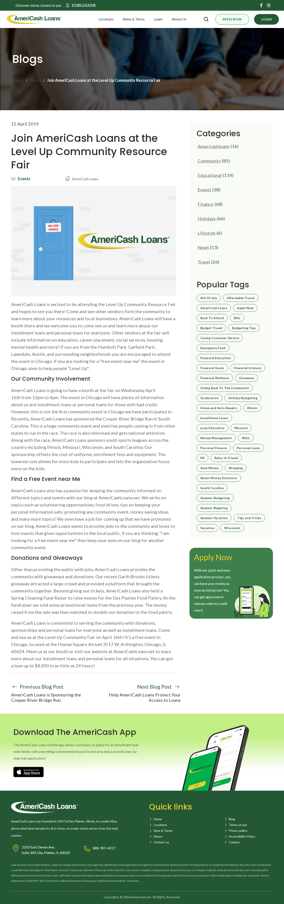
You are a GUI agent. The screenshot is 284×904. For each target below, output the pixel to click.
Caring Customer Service (219, 338)
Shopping (236, 468)
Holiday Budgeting (242, 398)
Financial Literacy (247, 368)
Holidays (207, 218)
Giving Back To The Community (224, 388)
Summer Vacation (214, 518)
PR (202, 458)
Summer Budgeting (215, 498)
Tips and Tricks (249, 518)
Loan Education (212, 428)
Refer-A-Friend (226, 458)
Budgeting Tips (244, 328)
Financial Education (215, 358)
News (203, 247)
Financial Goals (212, 368)
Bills (237, 318)
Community (209, 160)
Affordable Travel (240, 298)
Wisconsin (232, 528)
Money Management (216, 438)
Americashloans (213, 146)
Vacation (207, 528)
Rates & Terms (134, 19)
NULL (246, 438)
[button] (117, 19)
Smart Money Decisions (218, 478)
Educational (210, 175)
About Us (179, 19)
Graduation (209, 398)
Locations (106, 19)
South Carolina (212, 488)
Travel (204, 261)
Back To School (212, 318)
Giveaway (246, 378)
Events (204, 189)
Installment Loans (214, 418)
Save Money (209, 468)
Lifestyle (206, 233)
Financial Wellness (214, 378)
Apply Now (245, 308)
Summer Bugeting (214, 508)
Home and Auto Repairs (218, 408)
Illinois (252, 408)
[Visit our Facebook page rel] (261, 5)
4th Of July (208, 298)
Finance (205, 204)
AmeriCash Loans (213, 308)
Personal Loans (248, 448)
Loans (158, 19)
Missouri (241, 428)
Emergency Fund (213, 348)
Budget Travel (211, 328)
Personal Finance (213, 448)
